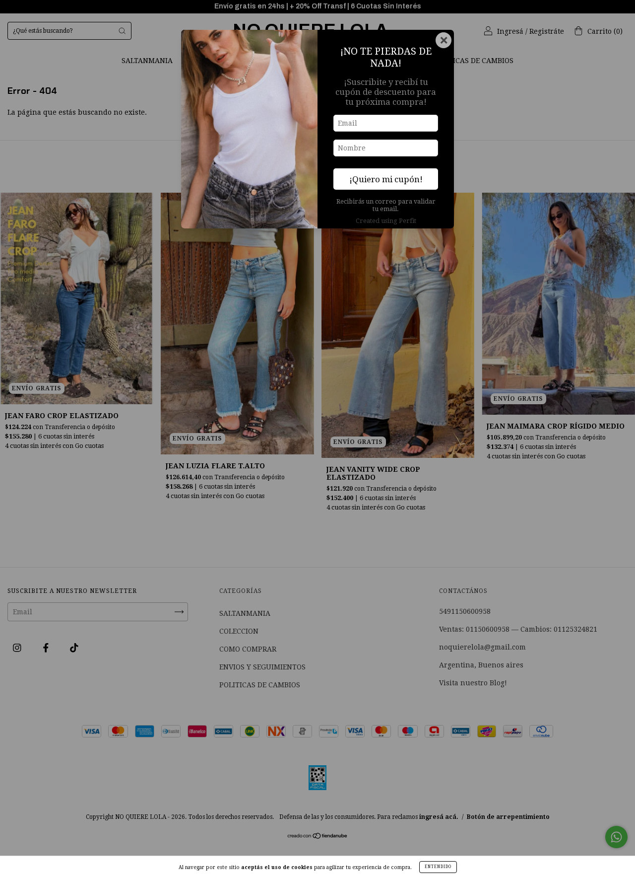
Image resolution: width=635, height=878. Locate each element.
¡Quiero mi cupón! (386, 179)
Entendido (438, 867)
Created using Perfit (386, 220)
